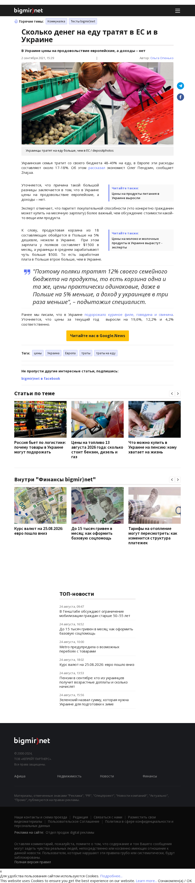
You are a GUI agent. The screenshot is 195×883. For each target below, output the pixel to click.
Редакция (80, 817)
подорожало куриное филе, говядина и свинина (129, 314)
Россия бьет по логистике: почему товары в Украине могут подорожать (40, 447)
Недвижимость (69, 776)
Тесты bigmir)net (83, 21)
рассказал (96, 167)
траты (85, 353)
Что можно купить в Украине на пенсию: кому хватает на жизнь (152, 447)
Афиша (19, 776)
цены (38, 353)
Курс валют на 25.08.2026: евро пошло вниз (38, 531)
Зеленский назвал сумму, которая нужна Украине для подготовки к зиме (94, 701)
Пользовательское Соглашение (73, 821)
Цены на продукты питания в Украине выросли (135, 195)
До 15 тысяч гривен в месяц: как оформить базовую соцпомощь (91, 533)
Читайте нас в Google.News (97, 335)
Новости (107, 776)
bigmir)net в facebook (40, 378)
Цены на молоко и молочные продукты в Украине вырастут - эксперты (137, 242)
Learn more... (146, 880)
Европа (70, 353)
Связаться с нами (108, 817)
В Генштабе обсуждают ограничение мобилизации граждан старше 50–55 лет (94, 613)
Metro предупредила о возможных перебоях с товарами (89, 648)
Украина (53, 353)
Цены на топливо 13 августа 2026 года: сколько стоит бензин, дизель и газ (97, 449)
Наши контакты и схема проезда (40, 817)
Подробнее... (111, 875)
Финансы (150, 776)
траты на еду (106, 353)
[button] (172, 393)
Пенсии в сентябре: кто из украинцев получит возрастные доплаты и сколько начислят (93, 682)
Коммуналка (56, 21)
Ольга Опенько (162, 58)
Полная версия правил (32, 862)
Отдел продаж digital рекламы (70, 832)
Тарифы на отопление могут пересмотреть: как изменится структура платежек (152, 535)
